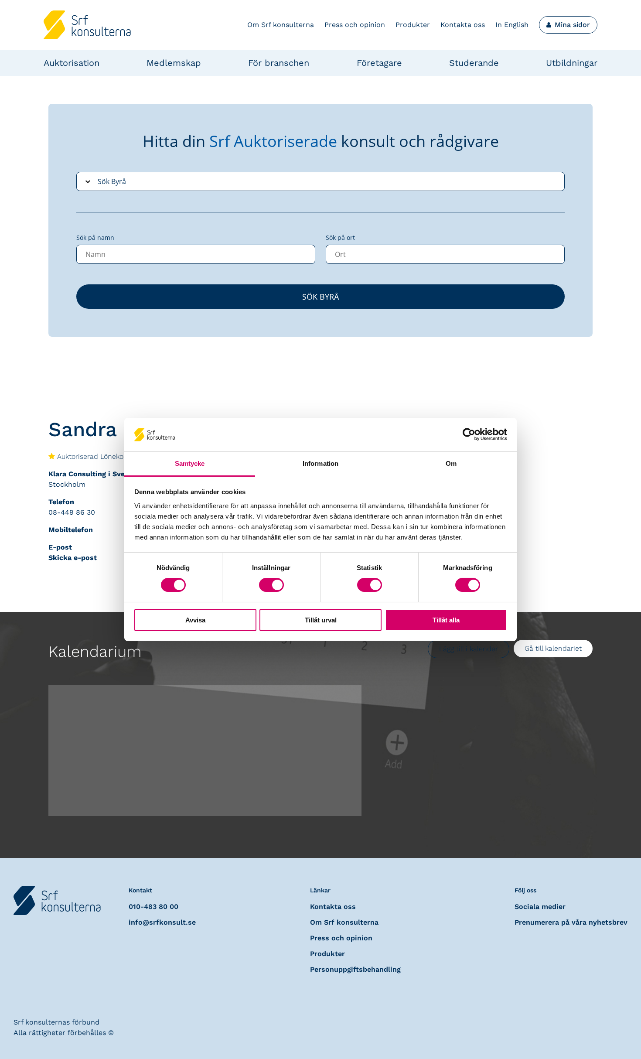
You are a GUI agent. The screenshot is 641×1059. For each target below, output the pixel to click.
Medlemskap (174, 63)
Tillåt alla (446, 620)
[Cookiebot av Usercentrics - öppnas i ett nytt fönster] (469, 434)
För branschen (278, 63)
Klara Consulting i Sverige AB (99, 474)
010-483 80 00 (153, 906)
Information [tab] (320, 463)
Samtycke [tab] (190, 463)
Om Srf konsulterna (280, 24)
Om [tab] (451, 463)
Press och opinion (354, 24)
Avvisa (195, 620)
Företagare (379, 63)
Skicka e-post (72, 557)
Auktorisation (71, 63)
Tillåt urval (321, 620)
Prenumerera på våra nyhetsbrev (571, 922)
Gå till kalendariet (553, 648)
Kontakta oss (462, 24)
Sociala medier (540, 906)
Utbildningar (571, 63)
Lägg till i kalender (468, 649)
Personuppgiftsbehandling (355, 969)
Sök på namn (95, 237)
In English (511, 24)
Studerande (474, 63)
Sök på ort (340, 237)
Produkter (413, 24)
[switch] (271, 585)
